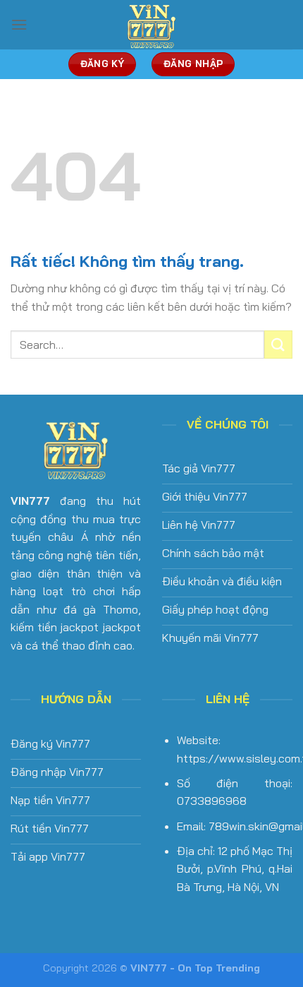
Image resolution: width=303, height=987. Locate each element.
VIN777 (30, 501)
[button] (19, 24)
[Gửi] (278, 344)
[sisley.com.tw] (151, 24)
